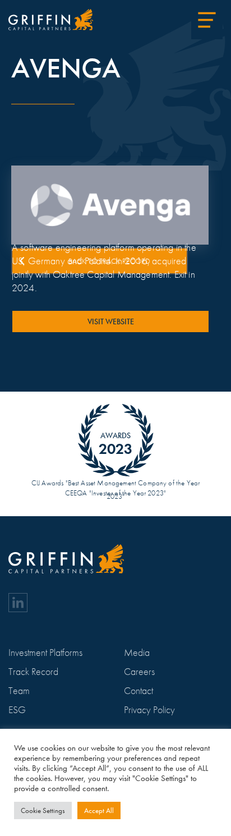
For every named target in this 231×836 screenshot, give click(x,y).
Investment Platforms (45, 652)
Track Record (33, 671)
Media (137, 652)
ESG (17, 709)
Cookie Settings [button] (43, 810)
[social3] (17, 602)
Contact (138, 690)
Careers (139, 671)
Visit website (110, 321)
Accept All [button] (99, 810)
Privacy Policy (149, 709)
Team (19, 690)
